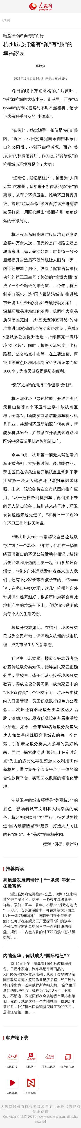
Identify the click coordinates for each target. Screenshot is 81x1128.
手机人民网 (49, 1066)
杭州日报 (61, 78)
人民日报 (12, 1066)
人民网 (5, 20)
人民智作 (30, 1093)
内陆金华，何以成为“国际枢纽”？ (37, 955)
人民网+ (30, 1066)
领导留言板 (67, 1066)
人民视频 (12, 1093)
